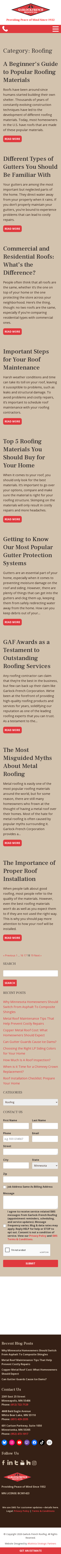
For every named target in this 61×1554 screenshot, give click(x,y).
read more (12, 139)
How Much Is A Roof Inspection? (26, 1060)
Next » (38, 955)
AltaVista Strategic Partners (42, 1543)
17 (25, 955)
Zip (5, 1174)
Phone (7, 1133)
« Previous (9, 955)
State (35, 1160)
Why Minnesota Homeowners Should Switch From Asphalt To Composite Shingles (30, 1007)
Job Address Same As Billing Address (30, 1186)
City (5, 1160)
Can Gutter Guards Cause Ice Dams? (30, 1042)
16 (21, 955)
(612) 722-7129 (19, 1404)
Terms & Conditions (43, 1510)
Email (35, 1133)
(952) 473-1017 (19, 1434)
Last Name (39, 1120)
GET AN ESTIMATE (31, 1550)
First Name (10, 1120)
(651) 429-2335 (19, 1419)
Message (8, 1193)
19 (32, 955)
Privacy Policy (37, 1236)
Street (7, 1146)
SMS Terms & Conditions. (32, 1237)
